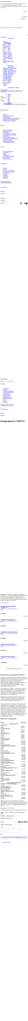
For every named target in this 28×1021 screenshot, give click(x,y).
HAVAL (5, 44)
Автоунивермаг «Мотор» (14, 87)
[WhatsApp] (26, 822)
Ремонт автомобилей (8, 130)
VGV (4, 55)
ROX (4, 51)
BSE (9, 82)
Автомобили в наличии (4, 90)
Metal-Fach (10, 57)
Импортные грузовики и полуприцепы (17, 104)
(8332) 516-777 (10, 405)
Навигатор (10, 58)
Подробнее (8, 7)
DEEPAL (5, 52)
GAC (4, 50)
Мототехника (11, 61)
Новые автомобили (3, 97)
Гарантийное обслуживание (9, 134)
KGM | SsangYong (5, 57)
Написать (9, 181)
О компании (3, 163)
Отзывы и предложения (8, 171)
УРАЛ (9, 95)
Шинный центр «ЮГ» (8, 115)
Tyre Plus (5, 114)
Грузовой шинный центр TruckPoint (11, 118)
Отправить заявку (7, 842)
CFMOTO (10, 76)
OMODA (5, 74)
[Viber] (25, 822)
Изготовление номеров (8, 156)
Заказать (25, 616)
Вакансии (5, 175)
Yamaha (9, 75)
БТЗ (9, 51)
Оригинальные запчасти (9, 137)
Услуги (2, 146)
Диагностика (6, 136)
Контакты (5, 177)
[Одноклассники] (25, 203)
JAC (4, 49)
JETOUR (5, 75)
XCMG (9, 44)
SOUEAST (5, 78)
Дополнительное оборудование (10, 138)
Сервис (2, 125)
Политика (5, 176)
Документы (6, 173)
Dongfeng (5, 46)
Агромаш (10, 53)
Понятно (25, 11)
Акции (4, 169)
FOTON (5, 53)
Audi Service (4, 59)
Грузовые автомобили (8, 392)
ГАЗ (9, 98)
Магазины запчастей (8, 398)
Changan (5, 70)
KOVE (9, 78)
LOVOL (10, 55)
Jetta (4, 45)
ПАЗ (9, 99)
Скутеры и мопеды (12, 68)
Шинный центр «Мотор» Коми (10, 119)
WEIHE (9, 56)
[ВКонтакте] (21, 203)
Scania (9, 42)
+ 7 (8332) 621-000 (9, 815)
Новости (5, 168)
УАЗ (9, 100)
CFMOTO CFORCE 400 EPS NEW (9, 632)
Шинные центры (4, 110)
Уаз (4, 81)
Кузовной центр (7, 157)
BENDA (10, 79)
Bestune (5, 80)
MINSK (9, 80)
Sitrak (9, 45)
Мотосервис (10, 74)
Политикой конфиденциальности (21, 837)
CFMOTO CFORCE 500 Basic (8, 644)
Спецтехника (11, 38)
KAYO (9, 81)
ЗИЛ (9, 101)
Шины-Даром (6, 117)
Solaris (4, 47)
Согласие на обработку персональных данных (12, 836)
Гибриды (5, 69)
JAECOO (5, 76)
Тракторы (10, 102)
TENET (5, 73)
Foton (9, 47)
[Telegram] (23, 822)
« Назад (2, 203)
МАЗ (9, 50)
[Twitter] (26, 203)
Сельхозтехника (7, 394)
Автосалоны (3, 37)
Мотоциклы (10, 65)
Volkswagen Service (6, 62)
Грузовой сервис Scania (8, 142)
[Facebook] (23, 203)
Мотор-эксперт (5, 85)
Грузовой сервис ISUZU (8, 141)
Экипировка (11, 73)
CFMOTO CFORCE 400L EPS (8, 619)
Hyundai (5, 79)
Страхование (6, 155)
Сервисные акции (7, 139)
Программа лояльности (8, 170)
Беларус (9, 52)
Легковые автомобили (8, 391)
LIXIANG (5, 82)
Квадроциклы (11, 67)
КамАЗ (9, 94)
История (5, 174)
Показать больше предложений (14, 668)
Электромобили (7, 42)
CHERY (5, 71)
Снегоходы (10, 69)
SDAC (9, 49)
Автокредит (6, 152)
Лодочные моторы (12, 70)
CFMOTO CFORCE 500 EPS (8, 656)
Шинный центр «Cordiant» (9, 120)
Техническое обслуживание (9, 133)
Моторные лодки (12, 71)
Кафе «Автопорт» (7, 158)
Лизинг (5, 154)
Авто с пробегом (3, 100)
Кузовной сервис (7, 131)
